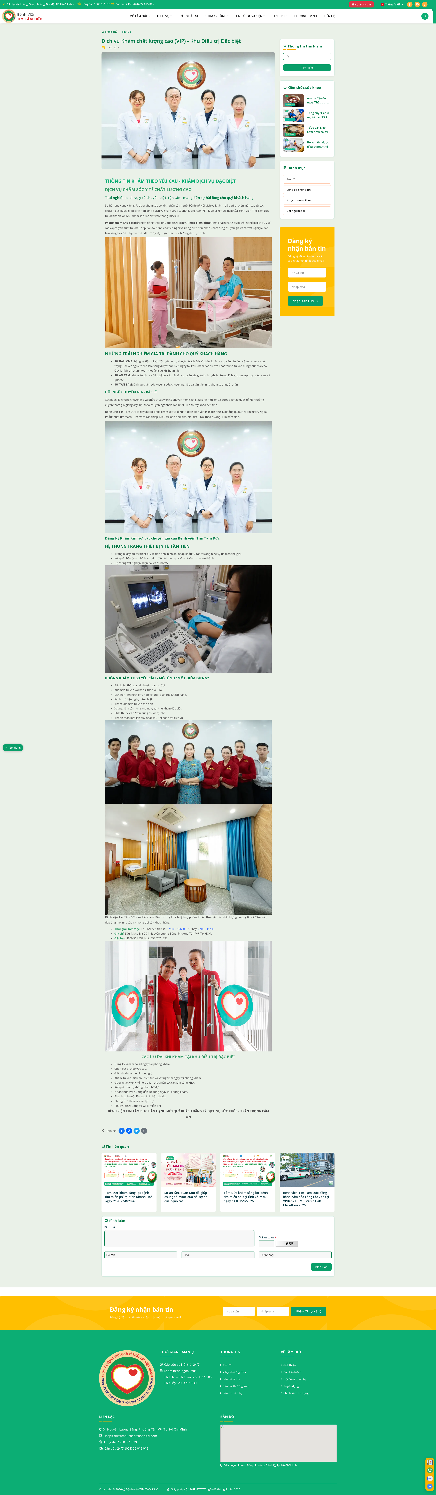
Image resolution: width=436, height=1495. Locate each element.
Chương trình (305, 16)
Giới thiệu (289, 1365)
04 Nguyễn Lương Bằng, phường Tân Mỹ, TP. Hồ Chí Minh (40, 4)
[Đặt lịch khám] (429, 1462)
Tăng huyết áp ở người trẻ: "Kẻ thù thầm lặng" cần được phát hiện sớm (319, 115)
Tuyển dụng (291, 1386)
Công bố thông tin (298, 190)
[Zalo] (129, 1131)
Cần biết (278, 16)
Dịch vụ (163, 16)
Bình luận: (110, 1227)
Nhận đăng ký (303, 301)
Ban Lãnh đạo (292, 1372)
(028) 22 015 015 (136, 1448)
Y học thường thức (298, 200)
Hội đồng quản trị (294, 1379)
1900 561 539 (127, 1442)
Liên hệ (329, 16)
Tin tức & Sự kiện (248, 16)
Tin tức (126, 31)
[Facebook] (122, 1131)
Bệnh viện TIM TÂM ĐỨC (142, 1489)
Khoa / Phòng (215, 16)
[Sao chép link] (144, 1131)
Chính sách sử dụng (296, 1393)
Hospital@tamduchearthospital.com (130, 1436)
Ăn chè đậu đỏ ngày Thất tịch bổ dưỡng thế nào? (319, 100)
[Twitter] (137, 1131)
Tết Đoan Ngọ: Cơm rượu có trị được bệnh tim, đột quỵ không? (317, 130)
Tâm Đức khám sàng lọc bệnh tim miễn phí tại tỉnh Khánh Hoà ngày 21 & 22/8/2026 (129, 1197)
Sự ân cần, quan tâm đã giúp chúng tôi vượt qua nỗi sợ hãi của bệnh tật (186, 1197)
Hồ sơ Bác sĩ (188, 16)
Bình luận (321, 1267)
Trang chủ (111, 31)
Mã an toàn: (268, 1237)
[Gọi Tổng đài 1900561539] (429, 1470)
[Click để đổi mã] (287, 1244)
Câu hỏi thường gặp (235, 1386)
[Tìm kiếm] (425, 16)
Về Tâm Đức (139, 16)
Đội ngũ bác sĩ (295, 211)
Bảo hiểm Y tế (231, 1379)
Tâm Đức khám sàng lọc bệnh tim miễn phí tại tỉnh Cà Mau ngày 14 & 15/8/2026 (246, 1197)
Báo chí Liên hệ (232, 1393)
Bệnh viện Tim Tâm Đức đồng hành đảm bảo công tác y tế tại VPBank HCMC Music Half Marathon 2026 (306, 1199)
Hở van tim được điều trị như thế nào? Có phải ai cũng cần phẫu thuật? (318, 145)
